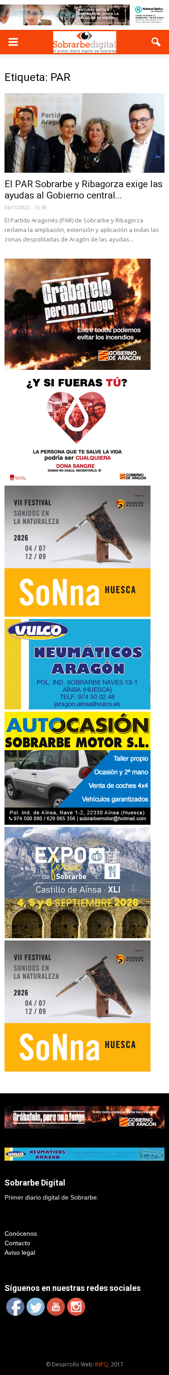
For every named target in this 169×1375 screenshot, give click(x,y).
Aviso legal (20, 1252)
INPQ (101, 1364)
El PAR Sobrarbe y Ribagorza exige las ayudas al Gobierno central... (84, 190)
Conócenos (21, 1233)
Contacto (17, 1243)
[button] (156, 42)
